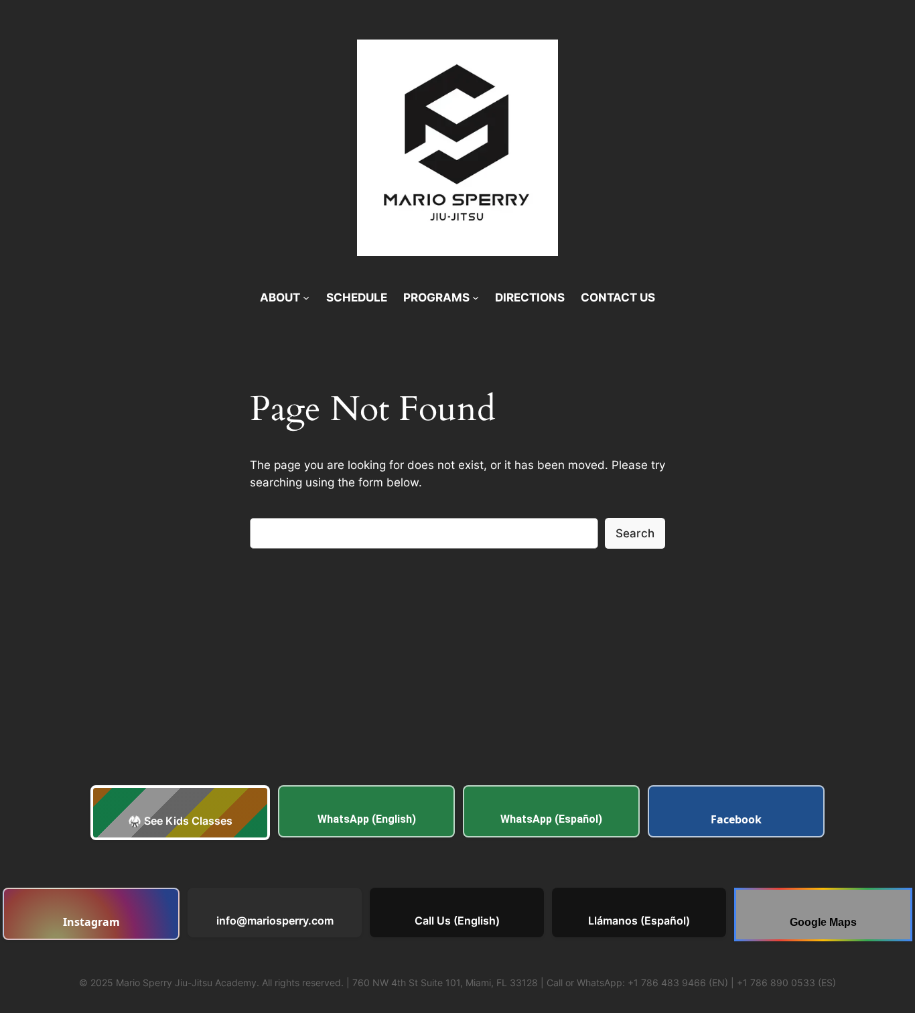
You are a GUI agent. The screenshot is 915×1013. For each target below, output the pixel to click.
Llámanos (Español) (639, 920)
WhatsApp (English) (367, 819)
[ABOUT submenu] (306, 297)
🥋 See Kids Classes (180, 820)
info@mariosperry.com (275, 920)
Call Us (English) (457, 920)
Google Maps (823, 922)
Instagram (91, 922)
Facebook (736, 819)
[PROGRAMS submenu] (475, 297)
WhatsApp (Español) (551, 819)
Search (635, 533)
